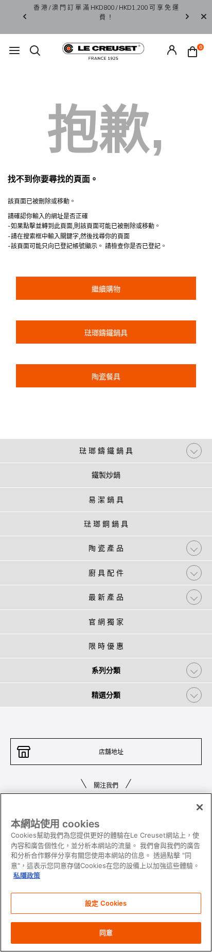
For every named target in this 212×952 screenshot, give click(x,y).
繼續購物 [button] (106, 288)
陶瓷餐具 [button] (106, 376)
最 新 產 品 (106, 596)
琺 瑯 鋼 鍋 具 (106, 523)
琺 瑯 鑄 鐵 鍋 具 (106, 450)
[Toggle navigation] (14, 51)
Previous (25, 17)
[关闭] (199, 807)
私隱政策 (26, 875)
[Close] (204, 17)
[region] (106, 872)
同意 (106, 932)
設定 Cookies (106, 903)
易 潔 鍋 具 (106, 499)
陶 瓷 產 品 (106, 547)
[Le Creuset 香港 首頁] (103, 50)
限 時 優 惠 (106, 645)
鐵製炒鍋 (106, 474)
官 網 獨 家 (106, 621)
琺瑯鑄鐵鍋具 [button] (106, 332)
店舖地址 (111, 752)
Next (187, 17)
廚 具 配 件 (106, 572)
